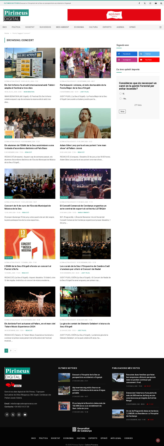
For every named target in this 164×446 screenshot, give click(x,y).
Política (16, 27)
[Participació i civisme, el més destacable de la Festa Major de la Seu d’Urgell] (85, 63)
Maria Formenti (84, 212)
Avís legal (116, 438)
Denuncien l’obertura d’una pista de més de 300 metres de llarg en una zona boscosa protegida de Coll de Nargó (141, 397)
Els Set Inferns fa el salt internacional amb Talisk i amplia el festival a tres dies (29, 86)
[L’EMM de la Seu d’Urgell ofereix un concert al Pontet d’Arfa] (29, 244)
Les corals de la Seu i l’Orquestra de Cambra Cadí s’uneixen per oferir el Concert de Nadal (85, 267)
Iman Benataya (29, 92)
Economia (79, 27)
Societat (29, 27)
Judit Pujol (84, 92)
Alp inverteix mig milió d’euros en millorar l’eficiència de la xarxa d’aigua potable (88, 390)
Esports (107, 27)
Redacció (28, 152)
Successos (45, 27)
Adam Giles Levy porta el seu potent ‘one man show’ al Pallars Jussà (83, 147)
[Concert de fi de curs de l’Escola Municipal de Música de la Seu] (29, 184)
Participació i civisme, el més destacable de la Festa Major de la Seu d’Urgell (83, 86)
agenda (120, 27)
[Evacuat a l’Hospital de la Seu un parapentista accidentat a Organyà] (64, 377)
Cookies (128, 438)
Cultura (93, 27)
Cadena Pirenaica (91, 445)
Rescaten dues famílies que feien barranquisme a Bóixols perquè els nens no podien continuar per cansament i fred (141, 378)
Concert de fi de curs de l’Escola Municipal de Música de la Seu (27, 207)
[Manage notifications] (158, 440)
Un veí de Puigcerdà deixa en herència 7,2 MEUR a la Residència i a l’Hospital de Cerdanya (142, 413)
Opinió (132, 27)
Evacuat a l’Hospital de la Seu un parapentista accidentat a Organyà (45, 3)
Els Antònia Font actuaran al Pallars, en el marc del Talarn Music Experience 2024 (29, 325)
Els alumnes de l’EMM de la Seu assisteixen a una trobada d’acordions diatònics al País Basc (29, 147)
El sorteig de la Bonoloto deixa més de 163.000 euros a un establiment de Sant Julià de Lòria (88, 405)
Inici (5, 27)
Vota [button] (122, 111)
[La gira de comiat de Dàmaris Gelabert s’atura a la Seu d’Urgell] (85, 301)
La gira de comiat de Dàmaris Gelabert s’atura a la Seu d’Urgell (85, 325)
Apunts (8, 137)
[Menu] (160, 27)
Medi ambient (62, 27)
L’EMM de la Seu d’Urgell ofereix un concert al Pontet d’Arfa (27, 267)
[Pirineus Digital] (16, 15)
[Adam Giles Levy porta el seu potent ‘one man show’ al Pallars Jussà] (85, 123)
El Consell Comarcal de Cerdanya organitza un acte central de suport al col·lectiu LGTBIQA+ (83, 207)
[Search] (161, 3)
